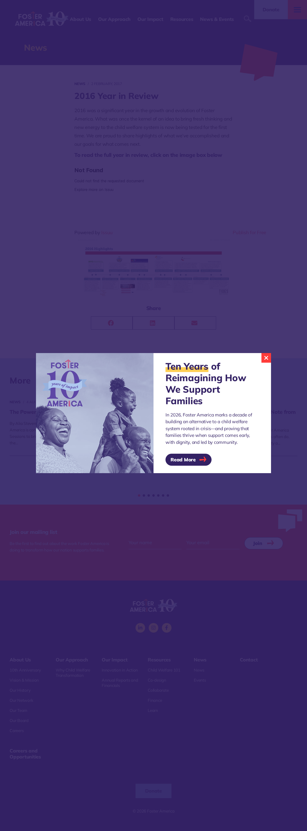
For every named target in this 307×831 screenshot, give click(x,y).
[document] (153, 415)
